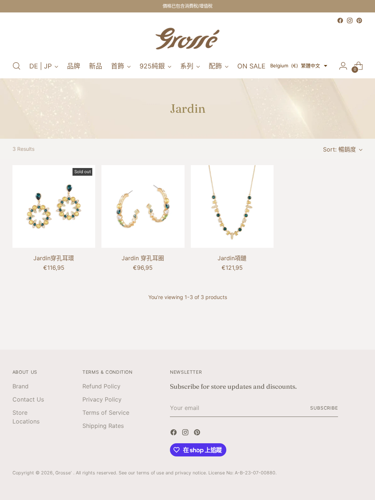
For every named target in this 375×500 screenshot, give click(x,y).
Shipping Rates (103, 425)
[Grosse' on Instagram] (349, 20)
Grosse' (64, 472)
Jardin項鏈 (232, 258)
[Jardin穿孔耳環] (53, 206)
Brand (20, 386)
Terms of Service (105, 412)
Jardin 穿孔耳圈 (143, 258)
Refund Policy (101, 386)
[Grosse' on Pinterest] (359, 20)
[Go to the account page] (343, 66)
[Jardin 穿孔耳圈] (142, 206)
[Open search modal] (16, 66)
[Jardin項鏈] (232, 206)
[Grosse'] (187, 39)
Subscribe (324, 408)
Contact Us (28, 399)
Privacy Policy (102, 399)
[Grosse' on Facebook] (340, 20)
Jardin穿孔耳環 (53, 258)
